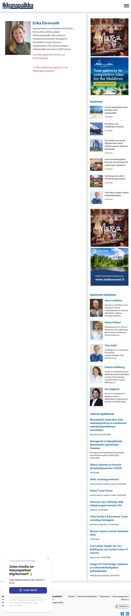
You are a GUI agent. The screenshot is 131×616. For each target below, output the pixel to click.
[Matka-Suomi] (109, 266)
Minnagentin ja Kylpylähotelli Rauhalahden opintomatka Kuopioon (106, 445)
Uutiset (71, 596)
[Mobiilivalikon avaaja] (126, 5)
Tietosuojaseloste (120, 596)
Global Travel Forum (101, 490)
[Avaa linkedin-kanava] (127, 614)
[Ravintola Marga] (109, 37)
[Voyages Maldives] (109, 76)
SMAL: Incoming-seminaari (104, 479)
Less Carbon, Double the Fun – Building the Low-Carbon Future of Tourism (109, 549)
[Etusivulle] (18, 6)
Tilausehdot (104, 596)
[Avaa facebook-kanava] (122, 614)
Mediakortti (123, 606)
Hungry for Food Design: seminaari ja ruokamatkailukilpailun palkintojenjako (109, 568)
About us (125, 599)
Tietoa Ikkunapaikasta (87, 596)
